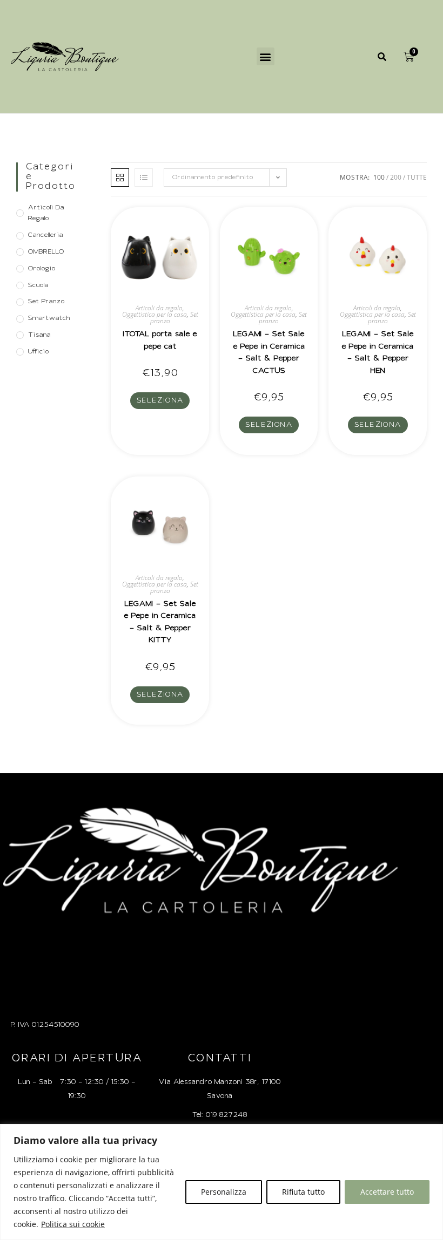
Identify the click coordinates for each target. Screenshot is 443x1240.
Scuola (38, 285)
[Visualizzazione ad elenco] (144, 177)
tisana (39, 335)
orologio (41, 268)
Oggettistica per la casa (154, 314)
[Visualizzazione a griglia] (120, 177)
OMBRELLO (46, 252)
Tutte (417, 177)
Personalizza (223, 1192)
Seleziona (160, 400)
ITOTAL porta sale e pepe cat (160, 340)
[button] (265, 56)
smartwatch (49, 318)
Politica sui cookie (73, 1224)
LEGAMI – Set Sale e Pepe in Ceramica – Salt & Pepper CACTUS (269, 352)
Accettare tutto (387, 1192)
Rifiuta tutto (303, 1192)
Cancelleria (45, 235)
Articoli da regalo (46, 213)
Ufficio (38, 352)
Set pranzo (46, 301)
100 (379, 177)
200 (395, 177)
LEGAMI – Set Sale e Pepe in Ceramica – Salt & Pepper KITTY (160, 622)
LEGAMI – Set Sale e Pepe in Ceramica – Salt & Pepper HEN (377, 352)
